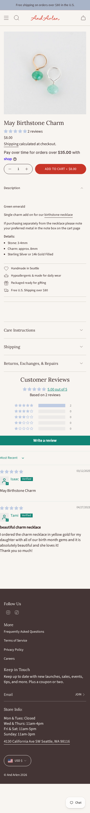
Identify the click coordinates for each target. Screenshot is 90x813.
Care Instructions (19, 330)
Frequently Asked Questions (24, 631)
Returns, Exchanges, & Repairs (31, 363)
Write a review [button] (45, 440)
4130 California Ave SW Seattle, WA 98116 (37, 741)
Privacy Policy (14, 649)
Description (12, 188)
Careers (9, 658)
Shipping (11, 144)
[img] (11, 471)
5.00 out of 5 (57, 389)
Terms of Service (15, 640)
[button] (16, 131)
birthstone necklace (58, 214)
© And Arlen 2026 (15, 774)
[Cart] (83, 17)
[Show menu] (6, 17)
